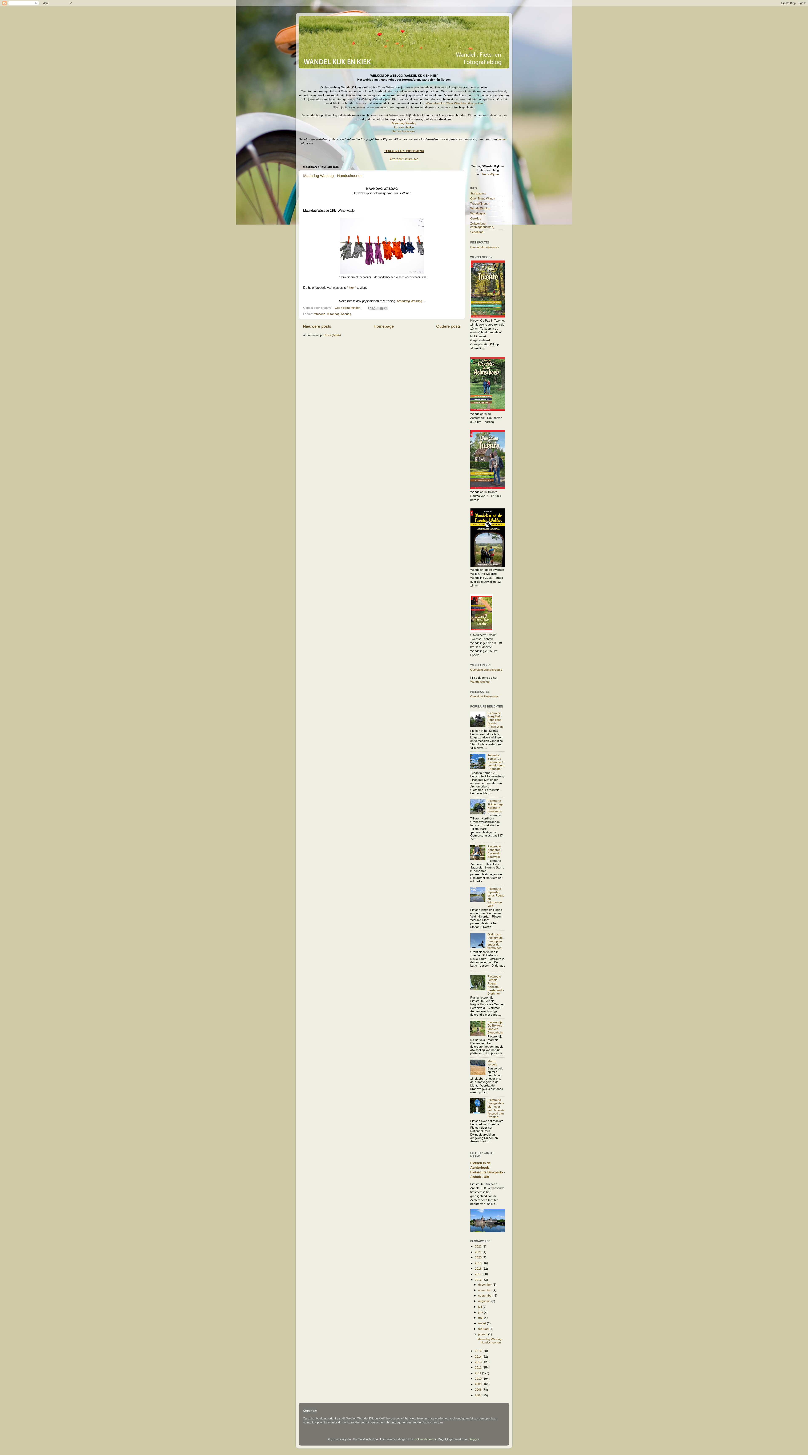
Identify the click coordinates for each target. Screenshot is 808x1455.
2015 (478, 1351)
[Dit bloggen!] (374, 308)
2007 (478, 1395)
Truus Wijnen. (490, 174)
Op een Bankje (404, 127)
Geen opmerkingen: (348, 307)
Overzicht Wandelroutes (486, 669)
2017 (478, 1274)
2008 (478, 1389)
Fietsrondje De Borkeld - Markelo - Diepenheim (496, 1027)
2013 (478, 1362)
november (485, 1290)
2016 (478, 1279)
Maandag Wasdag (404, 123)
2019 (478, 1263)
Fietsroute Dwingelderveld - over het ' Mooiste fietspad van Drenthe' (496, 1108)
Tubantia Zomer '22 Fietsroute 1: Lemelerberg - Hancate (496, 762)
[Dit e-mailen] (370, 308)
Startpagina (478, 193)
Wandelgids (478, 213)
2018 (478, 1268)
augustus (484, 1301)
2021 (478, 1252)
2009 (478, 1384)
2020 (478, 1257)
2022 (478, 1246)
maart (482, 1323)
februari (483, 1328)
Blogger (474, 1439)
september (485, 1295)
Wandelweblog (455, 103)
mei (481, 1317)
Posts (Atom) (332, 335)
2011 (478, 1373)
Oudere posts (448, 326)
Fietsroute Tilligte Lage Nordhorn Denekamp (496, 806)
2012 (478, 1367)
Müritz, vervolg (492, 1063)
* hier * (351, 287)
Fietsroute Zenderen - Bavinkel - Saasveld (495, 851)
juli (480, 1306)
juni (481, 1312)
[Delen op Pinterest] (386, 308)
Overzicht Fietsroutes (404, 159)
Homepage (384, 326)
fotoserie (319, 313)
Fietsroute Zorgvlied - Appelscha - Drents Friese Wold (496, 720)
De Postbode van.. (404, 131)
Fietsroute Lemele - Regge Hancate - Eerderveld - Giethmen (496, 985)
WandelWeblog (480, 208)
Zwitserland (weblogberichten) (482, 225)
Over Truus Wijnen (482, 198)
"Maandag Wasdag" (409, 301)
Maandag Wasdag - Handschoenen (333, 176)
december (485, 1284)
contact (502, 139)
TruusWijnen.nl (480, 203)
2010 (478, 1378)
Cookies (475, 218)
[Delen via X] (378, 308)
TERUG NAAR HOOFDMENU (404, 151)
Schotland (477, 232)
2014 (478, 1356)
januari (483, 1334)
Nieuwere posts (317, 326)
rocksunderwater (425, 1439)
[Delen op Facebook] (382, 308)
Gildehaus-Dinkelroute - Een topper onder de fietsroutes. (496, 941)
